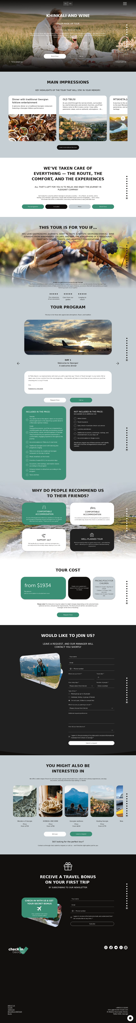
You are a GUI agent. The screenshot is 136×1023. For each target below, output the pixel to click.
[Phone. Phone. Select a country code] (71, 669)
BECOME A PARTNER (15, 1012)
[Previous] (18, 363)
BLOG (10, 1014)
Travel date (100, 674)
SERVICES (11, 1010)
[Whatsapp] (121, 947)
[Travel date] (98, 677)
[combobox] (81, 686)
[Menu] (125, 3)
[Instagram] (106, 947)
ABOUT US (11, 1006)
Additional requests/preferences (77, 713)
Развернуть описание (35, 389)
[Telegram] (116, 947)
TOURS (10, 1008)
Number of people (102, 682)
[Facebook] (111, 947)
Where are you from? (75, 674)
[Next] (117, 363)
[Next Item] (123, 118)
